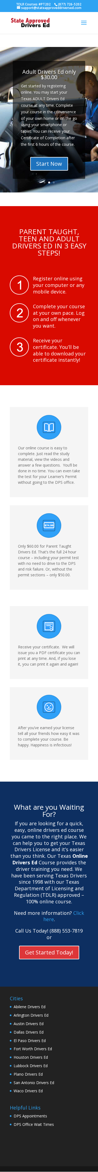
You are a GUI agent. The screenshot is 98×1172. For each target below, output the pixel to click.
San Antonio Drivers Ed (34, 1082)
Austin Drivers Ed (29, 1023)
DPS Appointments (30, 1115)
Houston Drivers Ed (31, 1057)
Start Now (49, 163)
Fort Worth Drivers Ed (33, 1048)
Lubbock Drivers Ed (31, 1065)
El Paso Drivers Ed (30, 1040)
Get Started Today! (49, 952)
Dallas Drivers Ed (29, 1032)
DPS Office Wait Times (34, 1124)
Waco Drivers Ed (28, 1090)
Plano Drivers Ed (28, 1074)
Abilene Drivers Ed (29, 1006)
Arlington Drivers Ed (31, 1015)
